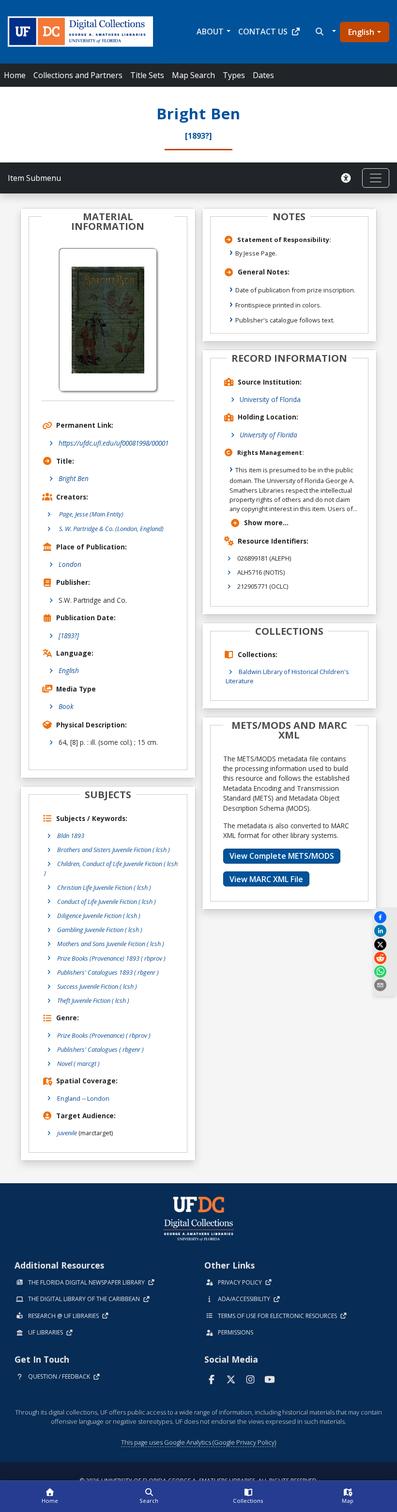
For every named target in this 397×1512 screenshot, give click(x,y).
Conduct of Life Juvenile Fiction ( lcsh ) (106, 901)
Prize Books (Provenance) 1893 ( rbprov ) (111, 958)
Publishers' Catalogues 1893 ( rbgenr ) (108, 972)
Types (234, 75)
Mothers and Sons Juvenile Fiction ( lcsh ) (110, 943)
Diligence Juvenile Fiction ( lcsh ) (98, 915)
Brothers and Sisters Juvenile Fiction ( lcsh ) (113, 849)
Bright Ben (74, 478)
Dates (263, 75)
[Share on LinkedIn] (385, 931)
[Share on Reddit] (385, 958)
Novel (78, 1063)
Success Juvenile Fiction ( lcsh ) (97, 986)
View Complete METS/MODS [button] (281, 856)
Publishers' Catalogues (100, 1049)
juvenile (67, 1132)
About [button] (210, 31)
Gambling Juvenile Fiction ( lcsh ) (99, 929)
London (70, 564)
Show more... (266, 522)
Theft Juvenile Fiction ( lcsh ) (93, 1000)
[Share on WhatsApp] (385, 971)
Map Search (193, 75)
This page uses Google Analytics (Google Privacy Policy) (198, 1442)
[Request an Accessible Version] (347, 178)
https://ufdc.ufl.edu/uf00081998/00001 (113, 443)
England (68, 1098)
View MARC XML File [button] (266, 879)
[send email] (385, 985)
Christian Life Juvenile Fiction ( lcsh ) (104, 887)
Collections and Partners (77, 75)
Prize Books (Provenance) (104, 1035)
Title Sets (147, 75)
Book (66, 706)
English (361, 32)
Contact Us (263, 31)
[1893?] (69, 635)
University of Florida (270, 399)
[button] (324, 31)
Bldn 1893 (70, 835)
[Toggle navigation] (375, 178)
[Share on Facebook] (385, 917)
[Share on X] (385, 944)
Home (15, 75)
